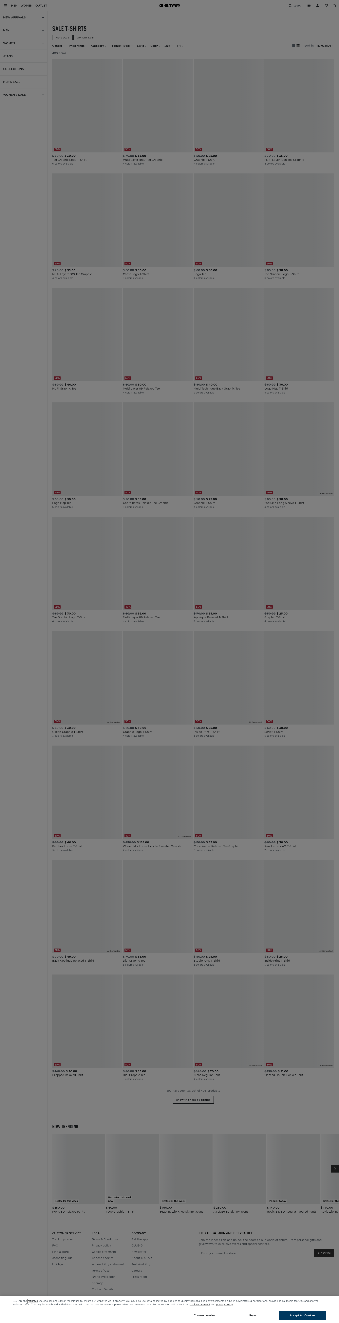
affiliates (33, 1300)
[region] (169, 1309)
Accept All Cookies (302, 1315)
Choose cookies (204, 1315)
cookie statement (200, 1304)
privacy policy (224, 1304)
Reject (253, 1315)
